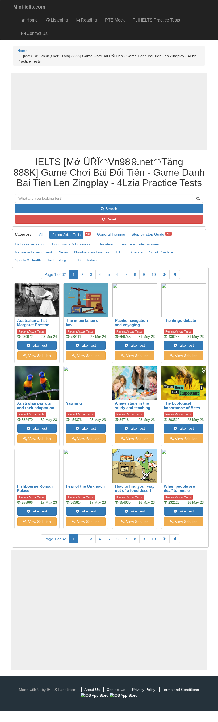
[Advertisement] (109, 111)
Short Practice (161, 252)
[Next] (164, 274)
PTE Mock (115, 20)
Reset (110, 219)
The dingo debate (180, 320)
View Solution (39, 356)
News (63, 252)
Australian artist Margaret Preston (33, 322)
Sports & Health (28, 260)
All (41, 234)
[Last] (174, 274)
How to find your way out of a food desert (134, 488)
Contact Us (37, 33)
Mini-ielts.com (29, 7)
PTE (119, 252)
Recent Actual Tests (66, 235)
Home (31, 20)
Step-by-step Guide (148, 234)
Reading (88, 20)
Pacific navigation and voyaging (131, 322)
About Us (92, 689)
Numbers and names (92, 252)
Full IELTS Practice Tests (156, 20)
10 (154, 274)
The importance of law (83, 322)
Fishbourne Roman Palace (35, 488)
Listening (59, 20)
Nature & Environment (33, 252)
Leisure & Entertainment (140, 244)
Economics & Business (71, 244)
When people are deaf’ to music (179, 488)
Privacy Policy (143, 689)
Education (105, 244)
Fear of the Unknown (85, 486)
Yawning (74, 403)
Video (92, 260)
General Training (111, 234)
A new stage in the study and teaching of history (132, 407)
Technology (57, 260)
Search (110, 209)
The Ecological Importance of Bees (182, 405)
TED (77, 260)
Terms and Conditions (180, 689)
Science (136, 252)
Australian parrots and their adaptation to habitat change (35, 407)
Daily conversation (30, 244)
